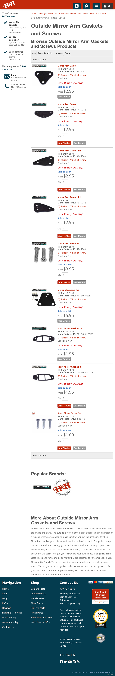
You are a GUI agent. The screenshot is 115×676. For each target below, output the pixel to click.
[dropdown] (96, 6)
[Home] (9, 4)
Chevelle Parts (38, 593)
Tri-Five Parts (38, 607)
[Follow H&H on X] (65, 661)
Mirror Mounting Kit (68, 290)
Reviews (6, 607)
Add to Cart (64, 143)
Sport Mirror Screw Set (70, 413)
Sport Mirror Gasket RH (70, 366)
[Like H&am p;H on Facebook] (61, 661)
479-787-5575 (18, 84)
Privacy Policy (9, 617)
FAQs (5, 603)
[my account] (77, 6)
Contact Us (8, 626)
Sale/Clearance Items (42, 617)
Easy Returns (16, 51)
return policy (14, 59)
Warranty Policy (10, 622)
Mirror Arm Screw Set (69, 243)
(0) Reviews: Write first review (72, 75)
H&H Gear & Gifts (40, 622)
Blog (4, 598)
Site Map (110, 675)
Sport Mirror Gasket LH (70, 328)
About (5, 593)
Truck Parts (37, 612)
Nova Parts (37, 603)
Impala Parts (37, 598)
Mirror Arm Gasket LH (69, 150)
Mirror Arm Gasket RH (69, 197)
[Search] (85, 5)
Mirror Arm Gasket (68, 65)
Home (5, 588)
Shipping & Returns (12, 612)
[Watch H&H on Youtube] (70, 661)
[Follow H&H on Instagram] (74, 661)
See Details (64, 96)
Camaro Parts (38, 588)
